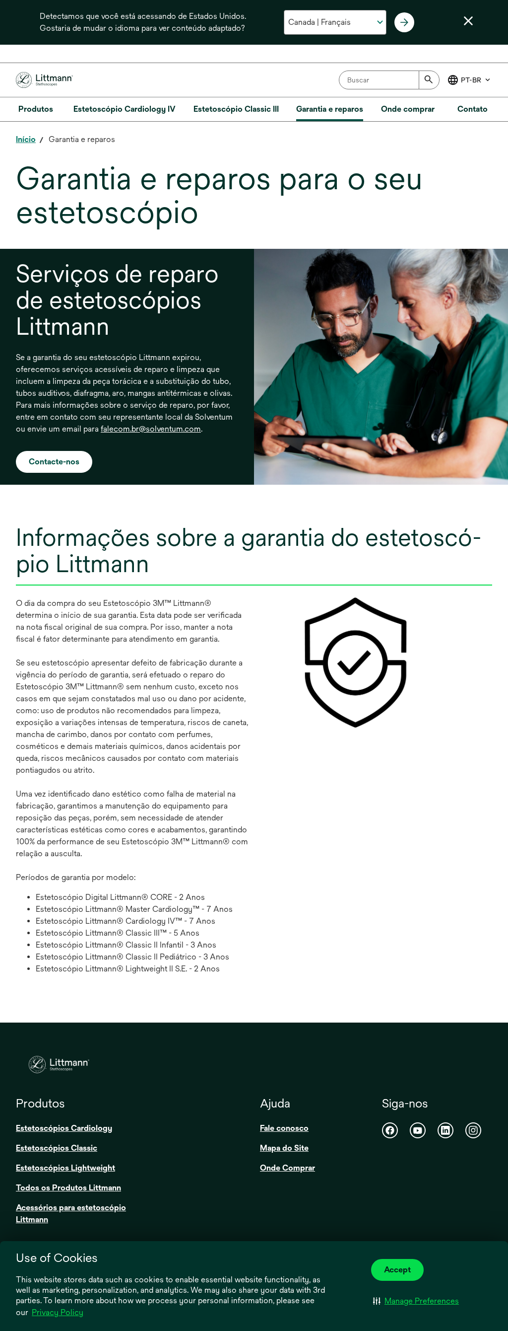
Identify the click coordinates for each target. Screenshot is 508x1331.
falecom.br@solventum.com (151, 429)
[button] (416, 1301)
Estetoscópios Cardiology (64, 1128)
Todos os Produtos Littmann (68, 1187)
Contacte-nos (54, 461)
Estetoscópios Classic (56, 1148)
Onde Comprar (287, 1168)
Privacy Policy (57, 1312)
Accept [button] (397, 1269)
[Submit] (429, 80)
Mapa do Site (284, 1148)
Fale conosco (284, 1128)
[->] (404, 22)
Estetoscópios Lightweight (65, 1168)
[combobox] (389, 80)
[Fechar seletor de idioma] (468, 20)
